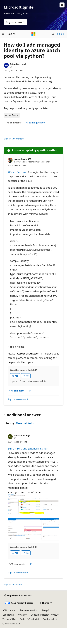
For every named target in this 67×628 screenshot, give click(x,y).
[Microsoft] (33, 34)
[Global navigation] (3, 34)
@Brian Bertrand (18, 172)
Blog (44, 610)
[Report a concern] (6, 129)
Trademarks (49, 619)
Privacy (21, 614)
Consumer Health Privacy (44, 614)
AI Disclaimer (9, 610)
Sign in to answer (13, 584)
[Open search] (53, 34)
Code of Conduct (28, 619)
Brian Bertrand (18, 64)
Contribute (8, 614)
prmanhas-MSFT (22, 159)
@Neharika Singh (38, 448)
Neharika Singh (22, 435)
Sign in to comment (14, 138)
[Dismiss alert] (62, 4)
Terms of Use (9, 619)
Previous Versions (29, 610)
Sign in (61, 33)
